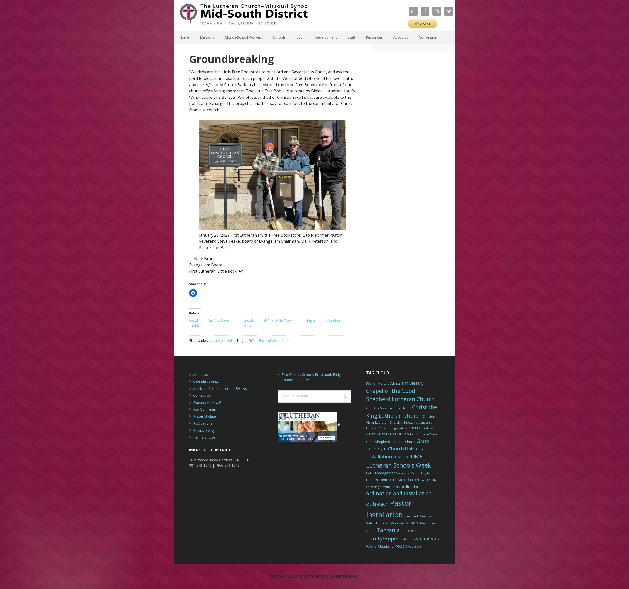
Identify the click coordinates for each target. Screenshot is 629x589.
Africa (395, 383)
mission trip (403, 479)
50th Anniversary (377, 383)
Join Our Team (204, 409)
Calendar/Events (206, 381)
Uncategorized (220, 340)
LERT (406, 457)
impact (421, 449)
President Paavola (417, 516)
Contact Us (202, 395)
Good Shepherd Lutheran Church (391, 441)
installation (379, 456)
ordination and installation (399, 493)
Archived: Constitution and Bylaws (220, 388)
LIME (416, 456)
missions (382, 479)
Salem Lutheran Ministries (385, 523)
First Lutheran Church (275, 340)
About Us (200, 374)
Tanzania (388, 529)
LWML (370, 473)
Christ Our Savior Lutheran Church (388, 408)
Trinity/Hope (381, 538)
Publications (202, 423)
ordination (410, 486)
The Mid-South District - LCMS (242, 15)
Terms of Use (204, 437)
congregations (398, 428)
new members (390, 487)
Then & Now (408, 531)
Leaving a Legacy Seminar (320, 320)
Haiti (410, 449)
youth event (416, 547)
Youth (401, 546)
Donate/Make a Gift (209, 402)
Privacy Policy (204, 430)
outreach (377, 503)
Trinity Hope (406, 539)
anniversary (412, 383)
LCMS (397, 457)
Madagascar (385, 473)
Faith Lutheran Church (387, 434)
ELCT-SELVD (425, 428)
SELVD (410, 523)
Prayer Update (204, 416)
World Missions (380, 546)
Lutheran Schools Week (398, 465)
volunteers (427, 539)
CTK (411, 428)
